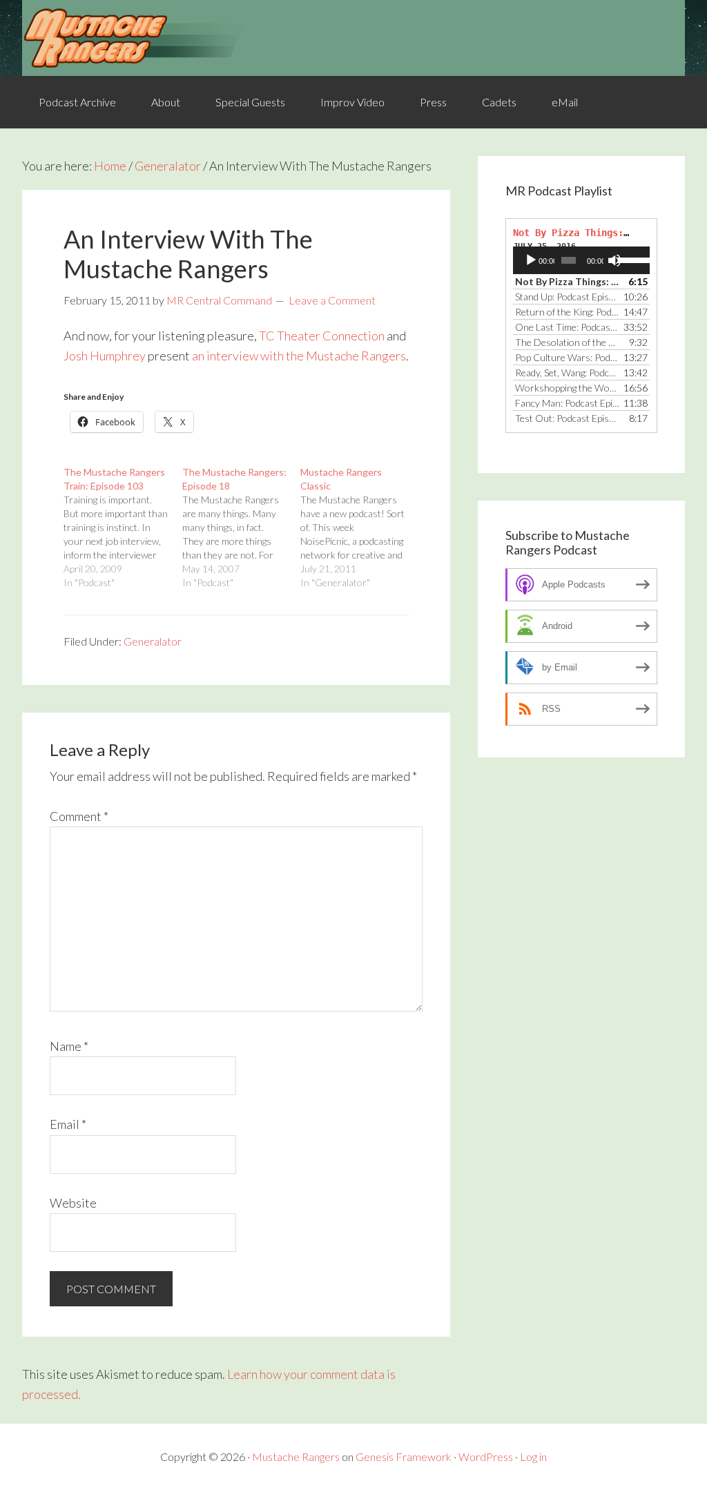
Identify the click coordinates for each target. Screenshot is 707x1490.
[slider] (630, 258)
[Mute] (614, 260)
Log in (533, 1456)
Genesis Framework (404, 1456)
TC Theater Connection (322, 335)
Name (69, 1046)
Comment (79, 816)
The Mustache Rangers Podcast (353, 38)
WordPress (485, 1456)
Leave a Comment (332, 300)
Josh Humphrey (105, 355)
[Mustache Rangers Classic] (359, 527)
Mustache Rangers (296, 1456)
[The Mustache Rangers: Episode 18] (241, 527)
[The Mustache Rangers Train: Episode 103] (123, 527)
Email (68, 1124)
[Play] (531, 260)
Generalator (153, 641)
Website (73, 1202)
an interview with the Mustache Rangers (299, 355)
